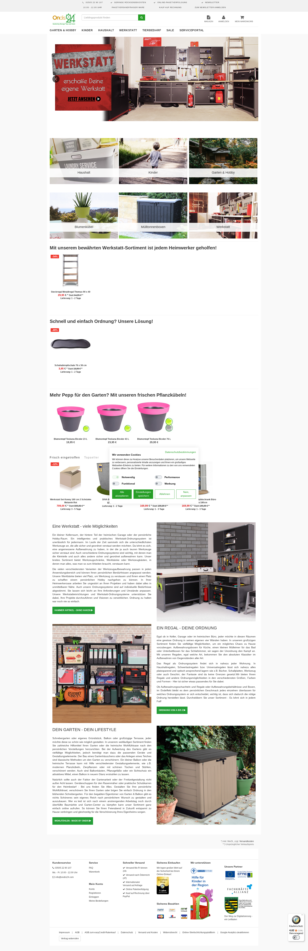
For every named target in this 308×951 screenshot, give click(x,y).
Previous (56, 79)
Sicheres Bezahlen (168, 903)
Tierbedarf (151, 30)
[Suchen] (141, 17)
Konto (92, 889)
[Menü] (302, 916)
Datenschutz (127, 932)
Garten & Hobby (63, 30)
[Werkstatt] (154, 79)
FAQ (91, 868)
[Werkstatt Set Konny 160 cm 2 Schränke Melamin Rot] (70, 479)
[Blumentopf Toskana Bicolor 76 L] (154, 419)
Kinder (87, 30)
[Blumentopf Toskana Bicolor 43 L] (112, 419)
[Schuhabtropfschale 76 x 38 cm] (70, 345)
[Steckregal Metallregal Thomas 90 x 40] (70, 272)
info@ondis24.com (64, 877)
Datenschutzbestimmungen (180, 452)
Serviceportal (191, 30)
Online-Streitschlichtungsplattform (198, 932)
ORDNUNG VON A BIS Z (171, 710)
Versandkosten (246, 841)
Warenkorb (94, 872)
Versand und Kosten (148, 932)
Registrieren (95, 893)
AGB (77, 932)
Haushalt (106, 30)
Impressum (64, 932)
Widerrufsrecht (170, 932)
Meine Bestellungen (98, 901)
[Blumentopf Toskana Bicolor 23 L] (70, 419)
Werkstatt (128, 30)
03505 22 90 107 (63, 868)
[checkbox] (115, 477)
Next (252, 79)
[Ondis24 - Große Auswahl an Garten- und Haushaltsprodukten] (63, 19)
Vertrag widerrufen (70, 938)
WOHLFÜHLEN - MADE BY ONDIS (72, 821)
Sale (170, 30)
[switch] (296, 937)
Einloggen (94, 897)
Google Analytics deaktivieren (234, 932)
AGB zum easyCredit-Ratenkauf (100, 932)
